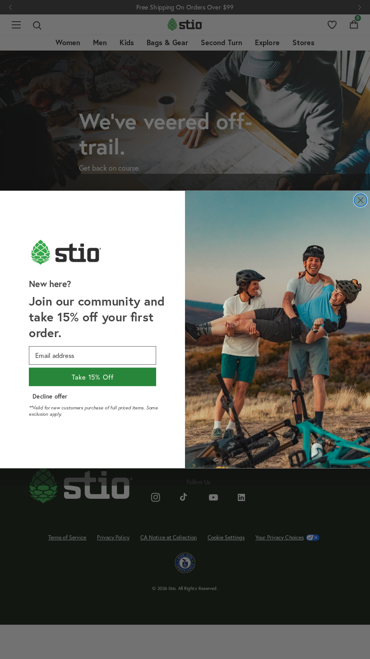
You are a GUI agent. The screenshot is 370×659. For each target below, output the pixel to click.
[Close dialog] (360, 200)
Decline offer (49, 396)
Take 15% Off (93, 376)
